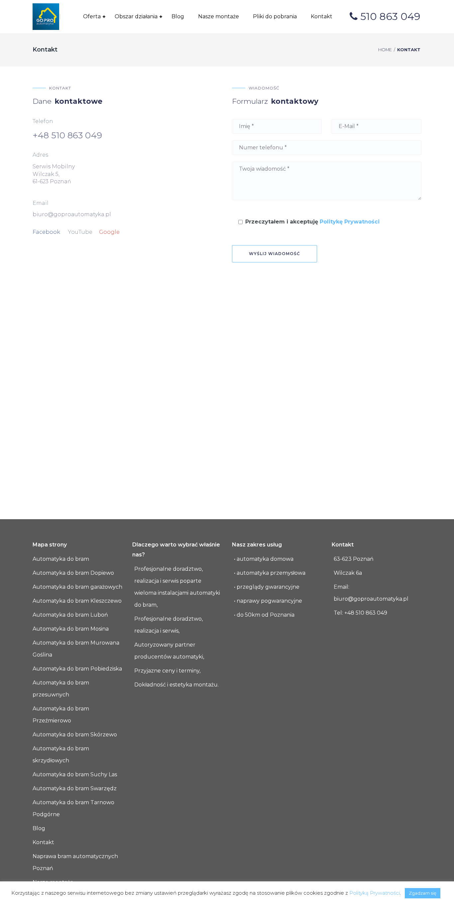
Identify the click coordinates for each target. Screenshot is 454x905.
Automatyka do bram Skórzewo (75, 734)
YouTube (80, 232)
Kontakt (43, 842)
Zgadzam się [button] (422, 893)
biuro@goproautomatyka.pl (72, 214)
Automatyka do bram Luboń (70, 615)
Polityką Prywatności (374, 893)
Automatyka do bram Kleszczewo (77, 601)
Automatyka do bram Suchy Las (75, 774)
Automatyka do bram (61, 559)
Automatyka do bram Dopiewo (73, 573)
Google (109, 232)
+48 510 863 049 (67, 135)
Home (385, 49)
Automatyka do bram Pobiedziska (77, 669)
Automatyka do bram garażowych (77, 587)
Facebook (46, 232)
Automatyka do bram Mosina (71, 629)
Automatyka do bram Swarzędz (75, 788)
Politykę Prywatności (350, 222)
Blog (39, 828)
